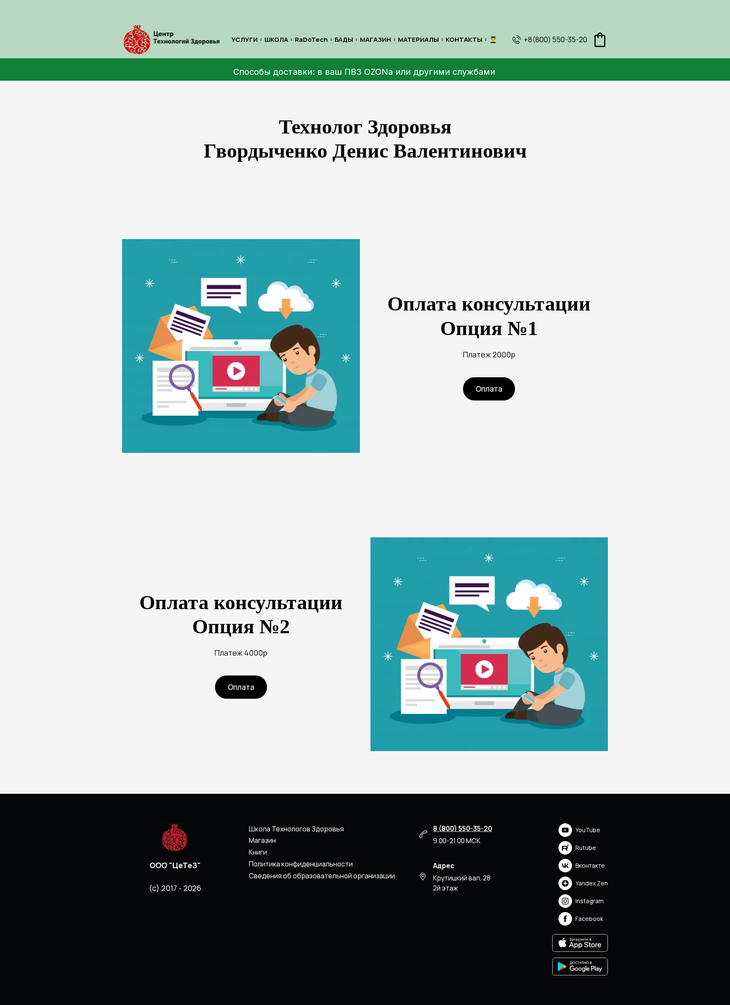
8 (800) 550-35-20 (462, 828)
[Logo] (171, 39)
